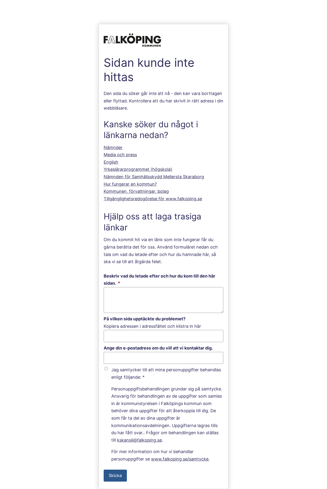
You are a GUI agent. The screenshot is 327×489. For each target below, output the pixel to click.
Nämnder (113, 147)
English (111, 162)
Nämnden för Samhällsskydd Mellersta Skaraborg (154, 176)
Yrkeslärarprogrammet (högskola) (138, 169)
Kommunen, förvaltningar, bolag (136, 191)
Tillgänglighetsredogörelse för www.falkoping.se (153, 198)
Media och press (120, 154)
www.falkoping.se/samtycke (180, 458)
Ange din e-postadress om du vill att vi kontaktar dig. (158, 347)
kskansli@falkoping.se (139, 440)
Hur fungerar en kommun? (130, 184)
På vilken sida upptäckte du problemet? (145, 318)
